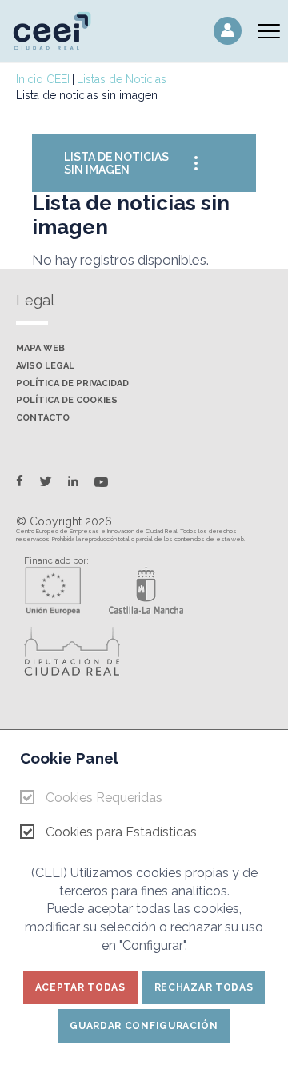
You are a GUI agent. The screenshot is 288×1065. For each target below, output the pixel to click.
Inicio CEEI (43, 79)
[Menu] (269, 30)
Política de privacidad (72, 384)
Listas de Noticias (121, 79)
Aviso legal (45, 366)
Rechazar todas (204, 987)
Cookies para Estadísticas (121, 832)
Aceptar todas (80, 987)
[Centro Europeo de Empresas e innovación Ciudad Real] (60, 30)
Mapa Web (40, 348)
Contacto (43, 418)
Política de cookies (67, 400)
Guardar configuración (144, 1025)
